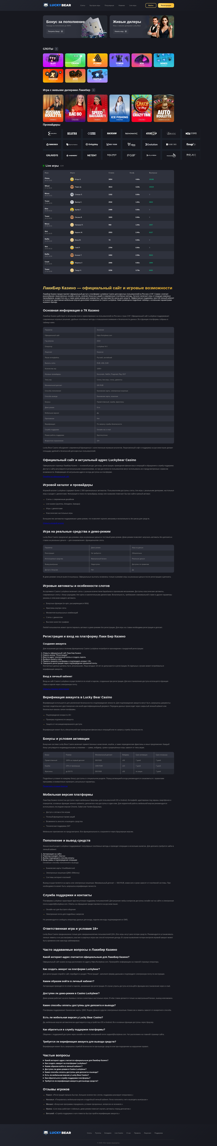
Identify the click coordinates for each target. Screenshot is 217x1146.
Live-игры (132, 5)
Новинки (122, 5)
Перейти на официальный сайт (56, 477)
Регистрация (166, 5)
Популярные (109, 5)
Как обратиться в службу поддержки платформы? (67, 1078)
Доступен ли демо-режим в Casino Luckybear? (66, 1069)
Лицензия (147, 1133)
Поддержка (158, 1133)
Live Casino (119, 1133)
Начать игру (119, 31)
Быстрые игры (95, 5)
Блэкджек (107, 1133)
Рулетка (98, 1133)
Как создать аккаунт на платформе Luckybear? (66, 1063)
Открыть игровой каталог (53, 523)
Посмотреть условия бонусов (55, 786)
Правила (137, 1133)
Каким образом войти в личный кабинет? (64, 1066)
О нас (128, 1133)
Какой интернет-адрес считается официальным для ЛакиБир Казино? (76, 1060)
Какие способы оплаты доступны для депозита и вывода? (71, 1072)
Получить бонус (54, 31)
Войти (150, 5)
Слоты (82, 5)
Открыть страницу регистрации (56, 689)
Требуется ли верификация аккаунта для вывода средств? (71, 1081)
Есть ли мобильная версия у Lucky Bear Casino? (67, 1075)
